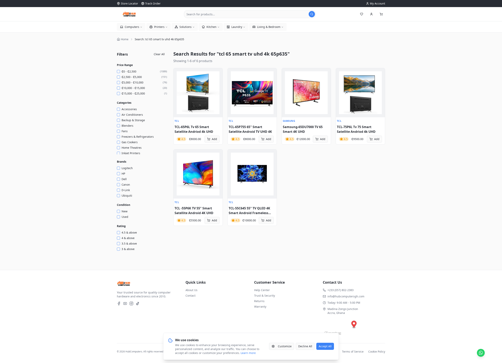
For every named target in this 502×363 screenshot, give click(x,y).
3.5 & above (129, 243)
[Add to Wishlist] (178, 81)
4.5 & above (129, 232)
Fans (125, 131)
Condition (123, 205)
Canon (126, 184)
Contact (191, 295)
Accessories (129, 109)
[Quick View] (178, 73)
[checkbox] (118, 71)
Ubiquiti (127, 195)
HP (123, 173)
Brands (121, 161)
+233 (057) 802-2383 (340, 290)
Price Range (125, 65)
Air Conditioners (132, 114)
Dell (124, 179)
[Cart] (381, 14)
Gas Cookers (130, 142)
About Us (191, 290)
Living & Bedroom (268, 27)
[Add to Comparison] (178, 90)
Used (125, 217)
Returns (259, 301)
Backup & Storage (133, 120)
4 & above (128, 238)
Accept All (325, 346)
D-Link (126, 190)
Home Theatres (132, 147)
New (124, 211)
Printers (159, 27)
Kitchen (211, 27)
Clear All (159, 54)
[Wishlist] (362, 14)
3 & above (128, 249)
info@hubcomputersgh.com (345, 296)
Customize (285, 346)
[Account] (371, 14)
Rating (121, 226)
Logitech (127, 168)
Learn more (248, 353)
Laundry (236, 27)
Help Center (262, 290)
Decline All (305, 346)
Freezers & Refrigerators (138, 136)
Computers (132, 27)
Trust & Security (264, 295)
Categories (124, 102)
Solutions (185, 27)
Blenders (127, 125)
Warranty (260, 306)
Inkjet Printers (131, 153)
